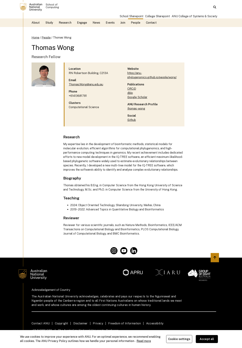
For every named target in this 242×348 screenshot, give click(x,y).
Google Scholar (137, 97)
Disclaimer (80, 323)
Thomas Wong (62, 37)
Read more (144, 341)
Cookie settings (179, 339)
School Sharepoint (131, 16)
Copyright (61, 323)
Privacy (98, 323)
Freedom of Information (124, 323)
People (135, 22)
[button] (214, 7)
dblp (130, 93)
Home (35, 37)
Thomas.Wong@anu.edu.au (86, 84)
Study (49, 22)
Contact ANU (41, 323)
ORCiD (131, 88)
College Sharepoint (157, 16)
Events (110, 22)
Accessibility (155, 323)
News (96, 22)
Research (65, 22)
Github (131, 120)
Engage (82, 22)
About (36, 22)
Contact (151, 22)
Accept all (207, 339)
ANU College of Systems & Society (194, 16)
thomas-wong (136, 108)
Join (122, 22)
